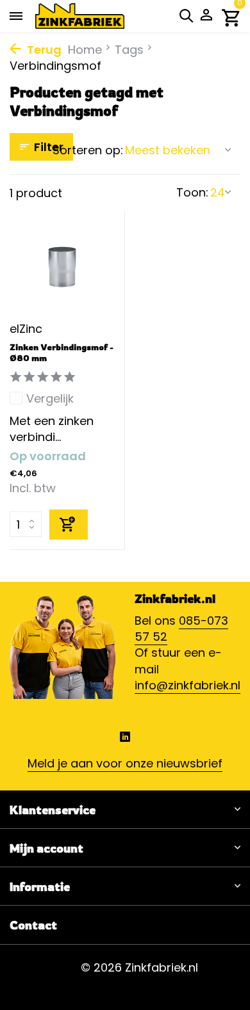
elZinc (26, 329)
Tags (129, 50)
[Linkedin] (125, 739)
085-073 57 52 (181, 629)
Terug (43, 50)
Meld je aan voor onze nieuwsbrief (125, 763)
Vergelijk (50, 398)
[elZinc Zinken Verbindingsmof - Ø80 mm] (62, 267)
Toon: (192, 192)
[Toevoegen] (68, 524)
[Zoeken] (186, 15)
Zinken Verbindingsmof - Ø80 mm (61, 352)
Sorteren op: (88, 150)
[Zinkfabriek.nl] (99, 16)
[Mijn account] (206, 16)
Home (85, 50)
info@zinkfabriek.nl (187, 685)
